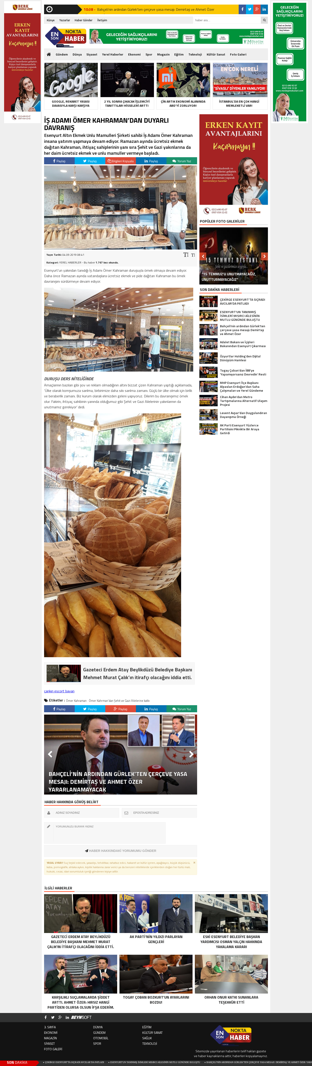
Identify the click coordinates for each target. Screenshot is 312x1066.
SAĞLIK (147, 1038)
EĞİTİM (146, 1027)
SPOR (97, 1043)
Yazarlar (64, 20)
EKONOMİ (50, 1032)
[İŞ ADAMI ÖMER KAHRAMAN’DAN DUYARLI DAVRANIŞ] (120, 248)
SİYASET (49, 1043)
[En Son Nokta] (65, 37)
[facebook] (242, 9)
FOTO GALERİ (53, 1049)
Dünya (77, 54)
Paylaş (61, 161)
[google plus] (257, 9)
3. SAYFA (50, 1027)
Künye (51, 20)
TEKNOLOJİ (149, 1043)
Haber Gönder (84, 20)
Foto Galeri (238, 54)
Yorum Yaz (184, 161)
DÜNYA (98, 1027)
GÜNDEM (99, 1032)
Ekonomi (134, 54)
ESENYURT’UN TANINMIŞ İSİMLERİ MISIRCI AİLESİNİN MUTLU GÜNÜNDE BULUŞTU (100, 1062)
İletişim (102, 20)
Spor (148, 54)
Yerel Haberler (112, 54)
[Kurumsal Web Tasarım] (81, 1017)
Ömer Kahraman (76, 700)
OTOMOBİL (100, 1038)
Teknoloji (195, 54)
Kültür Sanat (216, 54)
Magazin (163, 54)
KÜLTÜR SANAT (152, 1032)
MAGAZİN (50, 1038)
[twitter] (249, 9)
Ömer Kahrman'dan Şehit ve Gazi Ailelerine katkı (119, 700)
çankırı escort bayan (59, 691)
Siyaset (91, 54)
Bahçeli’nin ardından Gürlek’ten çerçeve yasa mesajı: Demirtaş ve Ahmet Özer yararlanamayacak (146, 11)
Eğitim (179, 54)
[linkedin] (264, 9)
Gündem (62, 54)
